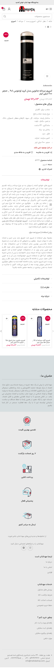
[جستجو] (4, 16)
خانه (50, 21)
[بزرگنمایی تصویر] (47, 76)
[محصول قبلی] (50, 27)
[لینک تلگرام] (39, 169)
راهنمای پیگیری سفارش (43, 633)
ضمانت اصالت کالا (45, 600)
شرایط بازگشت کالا (45, 595)
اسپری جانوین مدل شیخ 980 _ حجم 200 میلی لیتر (15, 341)
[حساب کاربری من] (9, 9)
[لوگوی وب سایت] (27, 9)
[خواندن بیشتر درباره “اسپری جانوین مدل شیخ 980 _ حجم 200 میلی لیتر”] (6, 318)
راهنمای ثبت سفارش (44, 628)
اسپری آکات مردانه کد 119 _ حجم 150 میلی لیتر (41, 341)
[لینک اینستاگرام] (30, 548)
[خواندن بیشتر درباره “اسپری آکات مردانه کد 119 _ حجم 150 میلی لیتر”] (31, 318)
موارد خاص (48, 638)
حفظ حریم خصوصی (44, 605)
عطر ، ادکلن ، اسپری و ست (36, 21)
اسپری (13, 21)
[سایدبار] (50, 204)
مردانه (21, 21)
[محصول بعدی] (45, 27)
